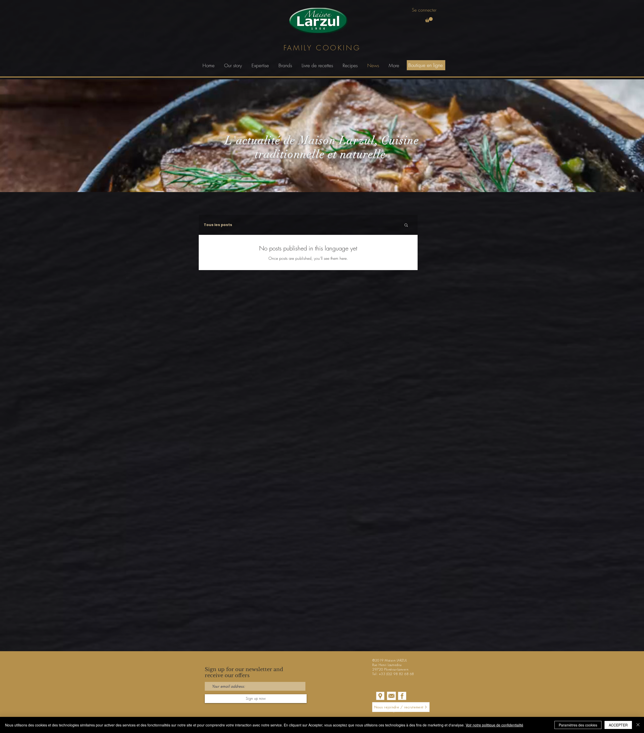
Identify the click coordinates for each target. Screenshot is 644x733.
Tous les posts (218, 225)
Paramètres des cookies (578, 724)
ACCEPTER (618, 724)
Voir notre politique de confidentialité (494, 724)
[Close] (638, 725)
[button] (429, 19)
